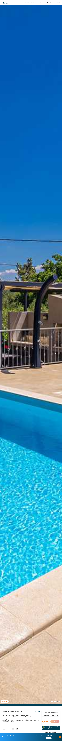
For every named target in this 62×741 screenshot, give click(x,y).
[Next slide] (55, 353)
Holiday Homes (26, 2)
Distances (41, 705)
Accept (48, 738)
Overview (3, 705)
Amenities (20, 705)
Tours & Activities (34, 2)
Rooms (11, 705)
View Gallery (37, 711)
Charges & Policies (30, 705)
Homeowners (52, 2)
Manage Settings (50, 735)
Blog (40, 2)
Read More (21, 723)
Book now (55, 721)
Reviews (59, 705)
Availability (50, 705)
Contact (58, 2)
